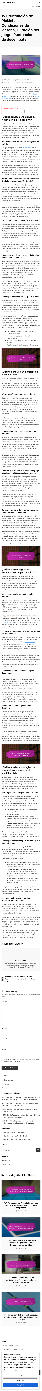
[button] (36, 7)
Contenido (5, 1084)
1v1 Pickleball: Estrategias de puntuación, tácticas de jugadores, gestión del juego (21, 1280)
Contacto (5, 1088)
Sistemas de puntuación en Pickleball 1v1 (18, 82)
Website (4, 1049)
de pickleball (27, 148)
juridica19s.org (8, 2)
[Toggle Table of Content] (21, 111)
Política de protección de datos (13, 1349)
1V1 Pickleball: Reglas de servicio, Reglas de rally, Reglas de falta (19, 1110)
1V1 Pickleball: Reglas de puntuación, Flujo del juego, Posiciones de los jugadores (21, 1116)
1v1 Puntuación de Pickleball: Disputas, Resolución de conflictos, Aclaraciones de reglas (21, 1317)
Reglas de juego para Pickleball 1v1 (14, 1136)
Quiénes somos (7, 1080)
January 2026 (6, 1164)
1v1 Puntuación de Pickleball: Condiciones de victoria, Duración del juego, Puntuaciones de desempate (21, 1098)
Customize (20, 1375)
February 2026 (7, 1160)
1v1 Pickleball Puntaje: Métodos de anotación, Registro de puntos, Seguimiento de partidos (18, 1122)
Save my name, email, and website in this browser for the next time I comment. (21, 1060)
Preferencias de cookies (10, 1345)
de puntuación (30, 642)
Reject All (20, 1380)
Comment (6, 1001)
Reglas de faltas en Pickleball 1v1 (13, 1132)
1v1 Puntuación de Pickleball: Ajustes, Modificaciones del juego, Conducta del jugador (19, 978)
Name (4, 1028)
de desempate (6, 622)
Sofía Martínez (21, 960)
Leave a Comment (22, 80)
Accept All (20, 1385)
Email (4, 1039)
